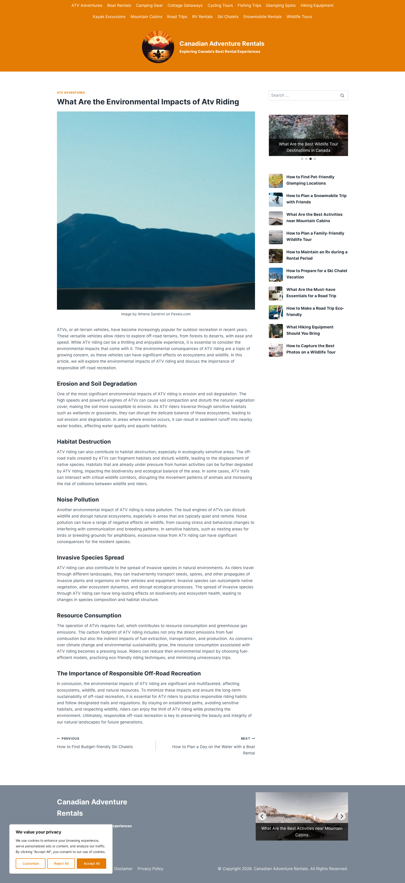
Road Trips (177, 16)
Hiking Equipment (317, 5)
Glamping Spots (281, 5)
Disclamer (123, 868)
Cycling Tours (220, 5)
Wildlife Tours (299, 16)
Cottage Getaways (185, 5)
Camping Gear (149, 5)
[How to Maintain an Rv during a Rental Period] (276, 256)
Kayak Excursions (109, 16)
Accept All (92, 863)
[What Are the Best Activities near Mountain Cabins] (276, 218)
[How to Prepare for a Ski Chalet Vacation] (276, 275)
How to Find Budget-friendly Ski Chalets (95, 743)
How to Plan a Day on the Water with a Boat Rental (213, 746)
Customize (30, 863)
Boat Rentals (119, 5)
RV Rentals (202, 16)
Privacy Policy (150, 868)
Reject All (61, 863)
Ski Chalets (228, 16)
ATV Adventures (86, 5)
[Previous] (262, 816)
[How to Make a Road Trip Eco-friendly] (276, 312)
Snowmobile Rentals (262, 16)
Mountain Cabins (146, 16)
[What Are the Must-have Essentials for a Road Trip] (276, 293)
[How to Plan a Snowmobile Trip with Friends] (276, 200)
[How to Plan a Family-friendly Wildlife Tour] (276, 237)
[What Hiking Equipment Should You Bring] (276, 331)
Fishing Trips (249, 5)
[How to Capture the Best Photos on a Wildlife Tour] (276, 350)
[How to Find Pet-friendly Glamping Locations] (276, 181)
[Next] (341, 816)
